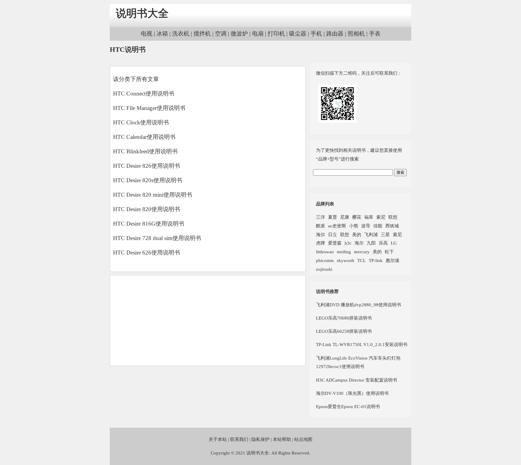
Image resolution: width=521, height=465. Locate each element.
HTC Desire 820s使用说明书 (147, 180)
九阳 (371, 242)
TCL (361, 260)
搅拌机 (202, 33)
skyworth (345, 260)
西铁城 (392, 225)
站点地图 (303, 439)
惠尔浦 (392, 260)
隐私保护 (260, 439)
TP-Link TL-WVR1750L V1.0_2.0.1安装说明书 (361, 344)
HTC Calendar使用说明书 (144, 137)
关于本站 (218, 439)
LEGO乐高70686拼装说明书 (344, 317)
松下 (389, 251)
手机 (316, 33)
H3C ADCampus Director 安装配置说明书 (356, 379)
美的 (356, 234)
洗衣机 (180, 33)
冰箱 (162, 33)
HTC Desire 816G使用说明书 (148, 223)
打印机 (276, 33)
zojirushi (324, 269)
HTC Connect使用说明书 (143, 93)
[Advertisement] (207, 320)
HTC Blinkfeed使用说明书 (145, 151)
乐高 (383, 242)
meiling (344, 251)
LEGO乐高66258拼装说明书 (344, 331)
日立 (332, 234)
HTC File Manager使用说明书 (149, 108)
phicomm (325, 260)
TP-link (376, 260)
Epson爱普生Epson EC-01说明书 (348, 406)
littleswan (325, 251)
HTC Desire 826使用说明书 (146, 166)
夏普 (332, 217)
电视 (146, 33)
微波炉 (239, 33)
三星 (385, 234)
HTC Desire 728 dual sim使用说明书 (157, 238)
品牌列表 (325, 203)
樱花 (356, 217)
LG (394, 242)
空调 (220, 33)
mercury (362, 251)
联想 (392, 217)
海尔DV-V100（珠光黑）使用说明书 (352, 393)
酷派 (320, 225)
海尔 (320, 234)
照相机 (356, 33)
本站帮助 (282, 439)
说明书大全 (142, 13)
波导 (365, 225)
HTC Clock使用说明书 (141, 122)
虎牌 (320, 242)
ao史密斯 (337, 225)
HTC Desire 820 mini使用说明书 (152, 195)
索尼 (380, 217)
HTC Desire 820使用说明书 (146, 209)
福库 (368, 217)
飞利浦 (371, 234)
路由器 (334, 33)
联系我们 (239, 439)
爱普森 (335, 242)
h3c (348, 242)
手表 (374, 33)
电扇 (258, 33)
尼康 (344, 217)
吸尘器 (297, 33)
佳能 (377, 225)
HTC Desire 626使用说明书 (146, 252)
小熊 (353, 225)
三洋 (320, 217)
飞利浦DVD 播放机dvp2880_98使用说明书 (358, 304)
